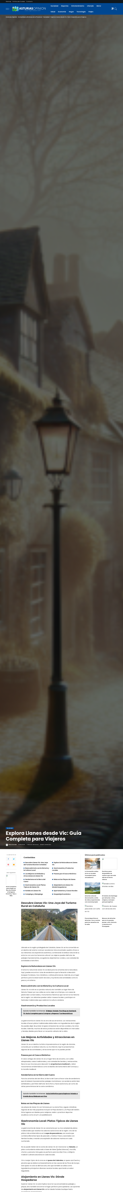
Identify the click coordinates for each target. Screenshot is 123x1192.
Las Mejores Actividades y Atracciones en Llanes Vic (34, 875)
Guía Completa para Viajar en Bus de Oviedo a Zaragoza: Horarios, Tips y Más (11, 891)
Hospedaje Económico (62, 894)
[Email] (14, 864)
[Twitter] (14, 859)
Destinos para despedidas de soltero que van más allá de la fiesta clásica (109, 875)
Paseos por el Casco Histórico (65, 874)
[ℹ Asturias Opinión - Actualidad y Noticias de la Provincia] (30, 9)
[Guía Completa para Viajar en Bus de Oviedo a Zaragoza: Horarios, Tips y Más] (11, 880)
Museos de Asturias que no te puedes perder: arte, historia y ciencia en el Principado (109, 922)
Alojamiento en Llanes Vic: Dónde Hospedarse (62, 886)
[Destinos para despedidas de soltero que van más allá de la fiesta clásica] (109, 864)
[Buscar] (115, 9)
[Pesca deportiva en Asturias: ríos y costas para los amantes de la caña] (92, 910)
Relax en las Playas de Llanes (64, 879)
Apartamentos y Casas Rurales (65, 891)
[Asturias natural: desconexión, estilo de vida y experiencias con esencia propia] (92, 888)
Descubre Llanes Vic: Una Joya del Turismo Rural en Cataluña (36, 864)
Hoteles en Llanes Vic (33, 891)
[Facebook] (8, 859)
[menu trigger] (9, 9)
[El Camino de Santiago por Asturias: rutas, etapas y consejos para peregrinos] (109, 888)
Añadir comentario (45, 844)
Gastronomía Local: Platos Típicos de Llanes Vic (35, 886)
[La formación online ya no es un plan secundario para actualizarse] (92, 864)
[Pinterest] (8, 864)
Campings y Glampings (34, 894)
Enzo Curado (13, 844)
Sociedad (10, 828)
